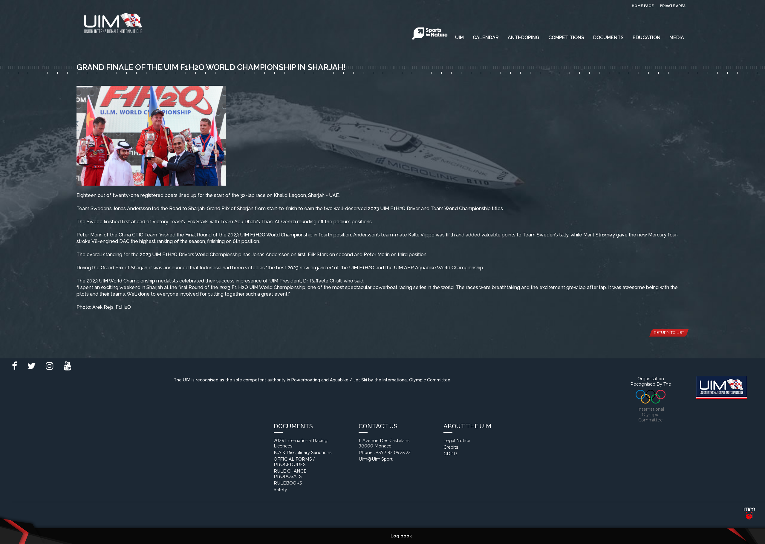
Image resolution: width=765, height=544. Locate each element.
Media (676, 37)
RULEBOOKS (288, 483)
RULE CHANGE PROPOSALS (290, 473)
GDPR (450, 453)
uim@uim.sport (376, 459)
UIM (459, 37)
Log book (401, 536)
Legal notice (456, 440)
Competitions (566, 37)
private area (673, 6)
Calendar (486, 37)
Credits (450, 447)
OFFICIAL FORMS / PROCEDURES (294, 461)
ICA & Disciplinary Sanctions (302, 452)
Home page (643, 6)
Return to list (669, 332)
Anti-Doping (523, 37)
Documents (608, 37)
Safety (280, 489)
